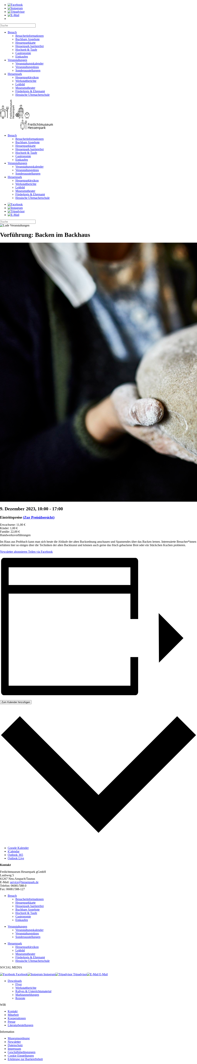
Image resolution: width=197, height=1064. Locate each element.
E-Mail (103, 974)
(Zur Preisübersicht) (38, 517)
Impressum (14, 1048)
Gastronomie (23, 53)
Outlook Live (16, 858)
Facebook (21, 974)
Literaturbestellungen (20, 1025)
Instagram (49, 974)
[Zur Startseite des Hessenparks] (98, 115)
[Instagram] (15, 8)
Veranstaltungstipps (27, 67)
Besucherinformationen (29, 35)
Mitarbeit (13, 1014)
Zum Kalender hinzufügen (16, 702)
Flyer (18, 984)
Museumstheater (25, 87)
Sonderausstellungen (27, 70)
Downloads (15, 980)
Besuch (12, 32)
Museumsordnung (19, 1038)
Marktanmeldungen (27, 994)
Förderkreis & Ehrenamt (30, 91)
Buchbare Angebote (27, 39)
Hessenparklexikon (27, 77)
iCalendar (13, 851)
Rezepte (20, 998)
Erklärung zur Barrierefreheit (25, 1059)
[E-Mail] (13, 15)
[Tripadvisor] (16, 11)
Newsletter (14, 1041)
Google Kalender (18, 848)
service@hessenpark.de (24, 882)
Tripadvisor (79, 974)
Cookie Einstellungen (21, 1055)
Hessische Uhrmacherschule (32, 94)
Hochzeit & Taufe (26, 49)
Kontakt (13, 1011)
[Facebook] (15, 4)
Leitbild (20, 84)
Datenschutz (15, 1045)
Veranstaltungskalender (29, 63)
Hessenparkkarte (25, 42)
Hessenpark (15, 74)
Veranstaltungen (17, 60)
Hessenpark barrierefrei (29, 46)
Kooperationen (17, 1018)
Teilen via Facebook (40, 551)
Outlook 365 (15, 854)
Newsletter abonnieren (13, 551)
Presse (11, 1021)
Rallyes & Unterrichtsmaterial (33, 991)
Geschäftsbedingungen (21, 1052)
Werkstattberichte (25, 80)
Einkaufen (21, 56)
